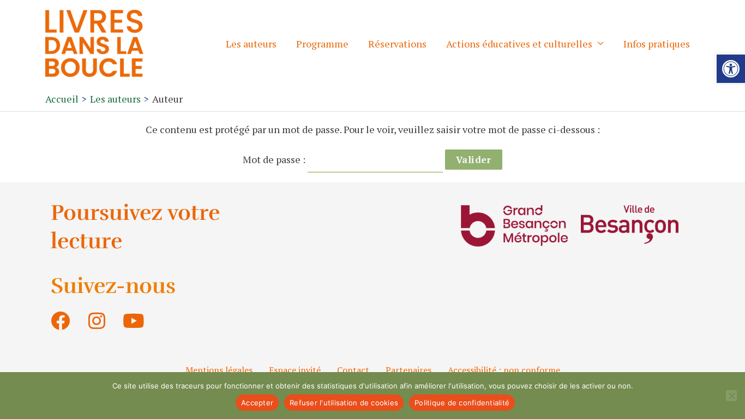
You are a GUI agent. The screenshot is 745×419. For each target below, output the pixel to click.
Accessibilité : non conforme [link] (504, 370)
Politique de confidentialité (461, 402)
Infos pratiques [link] (656, 43)
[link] (731, 69)
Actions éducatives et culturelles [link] (519, 43)
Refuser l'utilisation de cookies (344, 402)
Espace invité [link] (295, 370)
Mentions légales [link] (219, 370)
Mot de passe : (275, 159)
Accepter (257, 402)
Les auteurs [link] (251, 43)
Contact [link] (353, 370)
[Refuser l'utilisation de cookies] (731, 395)
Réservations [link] (397, 43)
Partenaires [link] (408, 370)
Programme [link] (322, 43)
